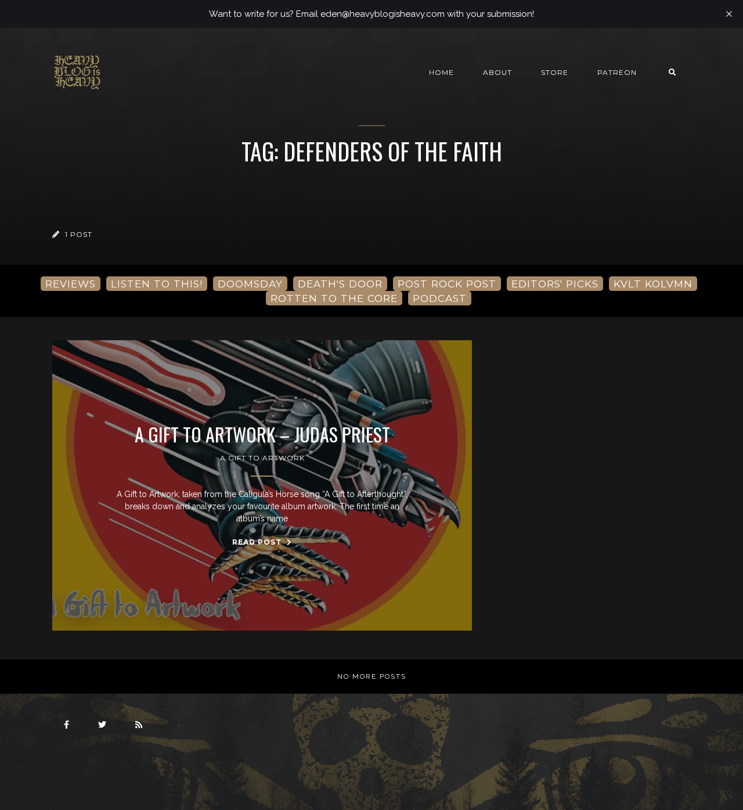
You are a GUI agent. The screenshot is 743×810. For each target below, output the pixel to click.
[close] (729, 14)
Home (441, 72)
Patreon (617, 72)
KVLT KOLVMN (653, 284)
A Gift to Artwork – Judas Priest (262, 434)
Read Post (258, 542)
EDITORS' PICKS (554, 284)
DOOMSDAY (250, 284)
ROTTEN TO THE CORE (334, 298)
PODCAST (440, 298)
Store (554, 72)
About (497, 72)
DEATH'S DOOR (340, 284)
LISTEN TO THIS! (157, 284)
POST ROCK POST (447, 284)
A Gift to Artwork (262, 457)
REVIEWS (70, 284)
